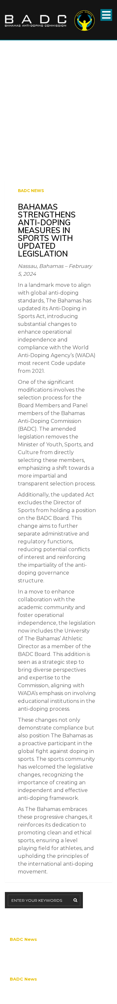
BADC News (31, 190)
